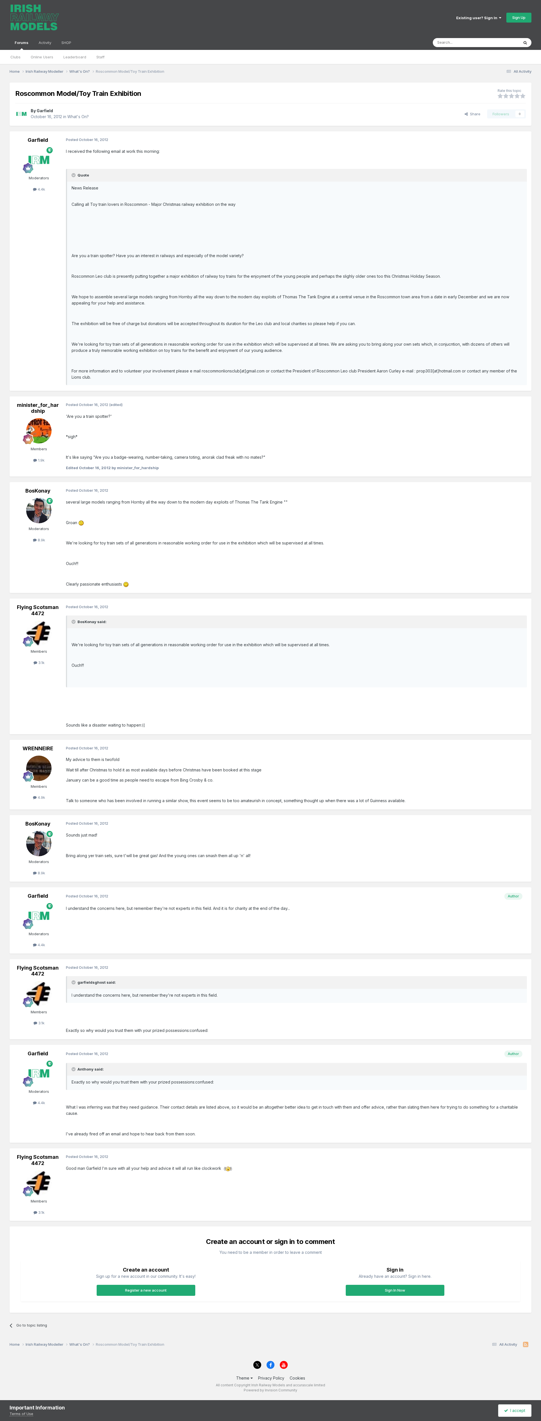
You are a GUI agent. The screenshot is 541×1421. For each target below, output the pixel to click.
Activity (45, 42)
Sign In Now (395, 1290)
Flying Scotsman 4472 (38, 610)
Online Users (42, 57)
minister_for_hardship (38, 408)
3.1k (41, 662)
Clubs (15, 57)
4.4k (41, 189)
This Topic (502, 42)
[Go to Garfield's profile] (21, 114)
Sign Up (519, 17)
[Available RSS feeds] (525, 1345)
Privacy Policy (271, 1378)
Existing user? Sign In (477, 18)
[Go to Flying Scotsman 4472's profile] (39, 633)
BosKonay (37, 491)
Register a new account (146, 1290)
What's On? (78, 116)
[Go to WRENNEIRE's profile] (39, 768)
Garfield (45, 110)
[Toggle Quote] (74, 175)
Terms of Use (21, 1413)
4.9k (41, 797)
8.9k (41, 540)
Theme (243, 1378)
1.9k (41, 460)
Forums (21, 42)
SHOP (66, 42)
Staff (100, 57)
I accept (516, 1410)
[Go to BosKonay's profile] (39, 510)
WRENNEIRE (38, 748)
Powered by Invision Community (270, 1390)
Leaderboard (74, 57)
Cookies (297, 1378)
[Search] (525, 42)
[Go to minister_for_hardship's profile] (39, 430)
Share (474, 114)
